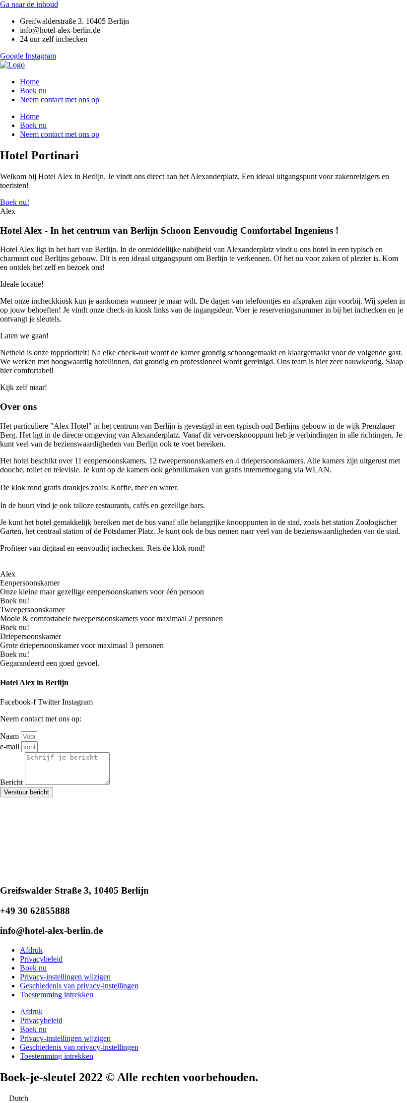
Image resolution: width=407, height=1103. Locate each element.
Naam (10, 736)
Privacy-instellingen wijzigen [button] (65, 977)
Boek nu (33, 90)
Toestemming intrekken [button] (56, 994)
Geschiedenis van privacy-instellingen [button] (79, 985)
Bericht (12, 782)
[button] (203, 1098)
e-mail (10, 746)
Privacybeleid (41, 959)
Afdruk (31, 950)
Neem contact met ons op (59, 99)
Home (29, 81)
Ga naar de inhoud (29, 4)
